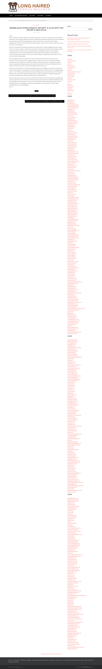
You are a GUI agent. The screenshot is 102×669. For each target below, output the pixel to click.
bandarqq (69, 89)
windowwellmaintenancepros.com (75, 647)
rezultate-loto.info (72, 200)
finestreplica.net (71, 228)
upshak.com (70, 601)
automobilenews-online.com (74, 302)
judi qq (69, 64)
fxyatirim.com (70, 148)
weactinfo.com (71, 576)
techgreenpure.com (72, 159)
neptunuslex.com (71, 349)
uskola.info (70, 242)
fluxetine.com (70, 448)
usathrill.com (70, 285)
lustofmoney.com (71, 640)
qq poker (91, 660)
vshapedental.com (71, 286)
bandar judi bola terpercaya (74, 71)
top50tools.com (71, 382)
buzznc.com (70, 311)
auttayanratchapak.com (73, 540)
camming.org (70, 109)
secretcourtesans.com (72, 104)
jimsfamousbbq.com (72, 339)
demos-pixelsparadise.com (74, 365)
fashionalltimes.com (72, 303)
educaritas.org (71, 125)
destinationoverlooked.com (74, 633)
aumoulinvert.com (71, 459)
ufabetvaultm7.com (72, 211)
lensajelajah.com (71, 126)
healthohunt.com (71, 231)
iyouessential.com (71, 144)
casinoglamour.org (72, 487)
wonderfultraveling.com (73, 410)
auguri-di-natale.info (72, 350)
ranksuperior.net (71, 629)
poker (9, 660)
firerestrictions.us (72, 418)
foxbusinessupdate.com (73, 592)
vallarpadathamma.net (72, 546)
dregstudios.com (71, 402)
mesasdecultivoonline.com (73, 556)
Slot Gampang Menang (21, 15)
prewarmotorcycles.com (73, 368)
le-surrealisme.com (72, 372)
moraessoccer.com (72, 405)
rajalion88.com (71, 111)
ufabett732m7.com (71, 263)
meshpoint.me (71, 535)
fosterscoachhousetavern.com (75, 554)
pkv (68, 82)
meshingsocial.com (72, 578)
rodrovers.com (71, 173)
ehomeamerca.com (72, 156)
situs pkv (69, 59)
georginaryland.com (72, 435)
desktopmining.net (72, 476)
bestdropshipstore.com (73, 161)
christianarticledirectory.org (74, 490)
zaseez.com (70, 115)
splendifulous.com (71, 201)
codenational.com (71, 317)
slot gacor (48, 15)
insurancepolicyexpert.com (74, 375)
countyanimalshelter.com (73, 626)
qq (68, 92)
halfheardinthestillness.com (74, 443)
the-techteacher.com (72, 300)
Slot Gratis (32, 15)
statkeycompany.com (72, 377)
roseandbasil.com (71, 437)
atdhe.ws (69, 440)
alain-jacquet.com (71, 532)
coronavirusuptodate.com (73, 184)
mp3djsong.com (71, 346)
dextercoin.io (70, 488)
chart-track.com (71, 408)
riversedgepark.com (72, 114)
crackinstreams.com (72, 186)
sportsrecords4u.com (72, 203)
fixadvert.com (70, 358)
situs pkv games (71, 60)
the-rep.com (70, 383)
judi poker (70, 68)
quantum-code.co (71, 249)
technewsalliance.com (72, 236)
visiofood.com (70, 264)
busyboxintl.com (71, 539)
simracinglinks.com (72, 369)
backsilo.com (70, 603)
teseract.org (70, 259)
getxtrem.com (70, 575)
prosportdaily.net (71, 256)
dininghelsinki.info (72, 223)
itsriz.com (69, 524)
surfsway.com (70, 164)
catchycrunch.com (71, 117)
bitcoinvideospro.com (72, 529)
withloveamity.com (72, 145)
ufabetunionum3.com (72, 208)
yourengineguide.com (72, 289)
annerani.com (70, 386)
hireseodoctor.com (72, 191)
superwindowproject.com (73, 462)
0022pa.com (70, 390)
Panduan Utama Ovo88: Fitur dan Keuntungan (78, 41)
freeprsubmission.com (73, 267)
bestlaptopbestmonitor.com (74, 433)
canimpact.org (71, 466)
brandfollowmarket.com (73, 623)
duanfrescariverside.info (73, 225)
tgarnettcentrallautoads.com (74, 357)
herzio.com (70, 512)
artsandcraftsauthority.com (74, 332)
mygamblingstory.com (72, 498)
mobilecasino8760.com (73, 449)
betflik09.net (70, 128)
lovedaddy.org (70, 593)
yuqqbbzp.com (71, 181)
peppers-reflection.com (73, 644)
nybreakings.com (71, 291)
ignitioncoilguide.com (72, 327)
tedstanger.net (71, 239)
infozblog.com (71, 423)
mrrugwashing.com (72, 597)
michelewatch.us (71, 352)
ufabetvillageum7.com (72, 212)
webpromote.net (71, 427)
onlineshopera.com (72, 133)
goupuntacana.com (72, 112)
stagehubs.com (71, 100)
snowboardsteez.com (72, 568)
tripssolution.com (71, 175)
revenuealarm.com (72, 324)
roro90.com (70, 510)
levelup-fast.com (71, 194)
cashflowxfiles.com (72, 571)
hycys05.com (70, 565)
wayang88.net (70, 217)
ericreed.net (70, 446)
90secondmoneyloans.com (73, 170)
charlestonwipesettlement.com (75, 622)
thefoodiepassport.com (73, 460)
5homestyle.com (71, 491)
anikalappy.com (71, 222)
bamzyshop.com (71, 275)
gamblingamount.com (72, 634)
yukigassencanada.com (72, 178)
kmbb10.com (70, 573)
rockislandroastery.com (73, 321)
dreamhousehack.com (72, 299)
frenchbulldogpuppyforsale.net (75, 482)
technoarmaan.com (72, 307)
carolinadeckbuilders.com (73, 379)
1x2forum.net (70, 101)
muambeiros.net (71, 421)
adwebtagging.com (72, 628)
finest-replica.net (71, 253)
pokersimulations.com (72, 197)
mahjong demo (71, 73)
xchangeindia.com (71, 296)
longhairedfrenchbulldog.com (51, 654)
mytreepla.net (70, 195)
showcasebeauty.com (72, 374)
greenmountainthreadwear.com (75, 614)
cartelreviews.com (72, 162)
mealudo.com (70, 587)
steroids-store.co (71, 429)
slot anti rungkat (65, 660)
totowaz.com (70, 620)
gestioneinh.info (71, 255)
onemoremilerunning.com (73, 567)
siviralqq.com (70, 604)
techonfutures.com (72, 278)
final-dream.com (71, 252)
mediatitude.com (71, 366)
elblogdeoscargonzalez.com (74, 426)
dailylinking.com (71, 139)
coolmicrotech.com (72, 297)
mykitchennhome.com (72, 457)
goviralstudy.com (71, 468)
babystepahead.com (72, 631)
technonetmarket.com (72, 238)
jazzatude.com (71, 388)
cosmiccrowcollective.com (73, 531)
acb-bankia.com (71, 598)
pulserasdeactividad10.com (74, 473)
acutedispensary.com (72, 615)
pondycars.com (71, 277)
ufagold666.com (71, 269)
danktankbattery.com (72, 586)
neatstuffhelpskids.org (73, 404)
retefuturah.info (71, 233)
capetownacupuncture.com (74, 528)
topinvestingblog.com (72, 380)
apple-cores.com (71, 471)
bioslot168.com (71, 330)
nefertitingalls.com (72, 120)
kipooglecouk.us (71, 455)
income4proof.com (72, 123)
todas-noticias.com (72, 517)
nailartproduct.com (72, 165)
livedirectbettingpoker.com (74, 590)
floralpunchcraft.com (72, 582)
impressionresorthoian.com (74, 606)
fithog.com (70, 432)
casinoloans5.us (71, 452)
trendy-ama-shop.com (73, 261)
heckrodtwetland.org (72, 441)
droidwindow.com (71, 266)
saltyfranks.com (71, 385)
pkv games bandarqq (75, 660)
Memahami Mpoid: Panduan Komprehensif (77, 44)
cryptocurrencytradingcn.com (74, 619)
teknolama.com (71, 550)
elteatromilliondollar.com (73, 543)
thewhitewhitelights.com (73, 438)
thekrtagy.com (71, 294)
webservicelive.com (72, 333)
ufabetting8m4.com (72, 206)
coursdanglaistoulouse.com (74, 347)
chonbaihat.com (71, 424)
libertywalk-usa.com (72, 341)
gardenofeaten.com (72, 564)
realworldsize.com (72, 548)
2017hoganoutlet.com (72, 501)
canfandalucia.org (71, 288)
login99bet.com (71, 103)
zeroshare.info (71, 391)
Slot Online (40, 15)
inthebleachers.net (72, 477)
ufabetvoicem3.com (72, 214)
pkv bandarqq (70, 65)
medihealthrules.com (72, 283)
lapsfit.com (70, 192)
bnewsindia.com (71, 272)
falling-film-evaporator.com (74, 609)
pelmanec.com (70, 503)
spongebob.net (71, 537)
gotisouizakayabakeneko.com (74, 534)
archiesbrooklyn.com (72, 419)
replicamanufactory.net (73, 198)
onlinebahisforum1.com (73, 106)
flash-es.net (70, 600)
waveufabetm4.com (72, 216)
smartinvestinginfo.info (73, 234)
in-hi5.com (70, 513)
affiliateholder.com (72, 648)
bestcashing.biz (71, 416)
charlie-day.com (71, 589)
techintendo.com (71, 158)
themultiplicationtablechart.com (75, 485)
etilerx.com (70, 227)
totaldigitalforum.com (72, 305)
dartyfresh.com (71, 134)
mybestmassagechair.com (73, 444)
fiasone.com (70, 584)
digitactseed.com (71, 167)
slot (36, 91)
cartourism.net (71, 470)
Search (69, 26)
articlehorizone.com (72, 180)
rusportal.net (70, 520)
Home (11, 15)
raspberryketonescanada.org (74, 281)
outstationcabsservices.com (74, 292)
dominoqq (69, 93)
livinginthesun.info (72, 523)
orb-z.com (70, 553)
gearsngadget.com (72, 189)
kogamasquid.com (71, 484)
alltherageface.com (72, 316)
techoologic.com (71, 280)
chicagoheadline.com (72, 107)
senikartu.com (70, 518)
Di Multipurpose (86, 667)
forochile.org (70, 407)
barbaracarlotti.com (72, 474)
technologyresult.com (72, 151)
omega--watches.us (72, 354)
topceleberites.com (72, 205)
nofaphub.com (70, 118)
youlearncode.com (71, 147)
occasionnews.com (72, 639)
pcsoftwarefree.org (72, 137)
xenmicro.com (70, 131)
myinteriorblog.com (72, 270)
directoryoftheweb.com (73, 506)
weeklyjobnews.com (72, 625)
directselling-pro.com (72, 322)
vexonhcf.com (70, 363)
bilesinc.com (70, 393)
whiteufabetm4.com (72, 220)
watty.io (69, 521)
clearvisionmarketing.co (73, 247)
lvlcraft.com (70, 169)
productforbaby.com (72, 551)
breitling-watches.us (72, 355)
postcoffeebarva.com (72, 542)
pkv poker (16, 662)
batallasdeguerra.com (72, 401)
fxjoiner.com (70, 313)
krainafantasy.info (71, 515)
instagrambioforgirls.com (73, 570)
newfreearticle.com (72, 561)
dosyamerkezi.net (71, 371)
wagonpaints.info (71, 244)
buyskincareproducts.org (73, 481)
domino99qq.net (71, 504)
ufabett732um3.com (72, 241)
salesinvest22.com (71, 258)
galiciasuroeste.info (72, 399)
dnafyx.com (70, 140)
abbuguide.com (71, 150)
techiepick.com (71, 274)
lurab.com (69, 325)
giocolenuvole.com (72, 142)
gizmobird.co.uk (71, 344)
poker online (70, 76)
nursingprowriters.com (73, 612)
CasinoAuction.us (71, 454)
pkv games (70, 87)
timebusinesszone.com (73, 642)
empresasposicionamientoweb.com (76, 308)
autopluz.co (70, 360)
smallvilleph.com (71, 397)
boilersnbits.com (71, 557)
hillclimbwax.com (71, 636)
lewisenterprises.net (72, 136)
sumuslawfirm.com (72, 611)
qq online (69, 81)
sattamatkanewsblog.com (73, 617)
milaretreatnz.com (72, 394)
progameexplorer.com (73, 319)
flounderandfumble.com (73, 230)
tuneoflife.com (71, 645)
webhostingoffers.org (72, 153)
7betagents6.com (71, 183)
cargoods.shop (71, 526)
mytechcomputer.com (72, 328)
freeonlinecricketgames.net (74, 415)
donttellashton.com (72, 507)
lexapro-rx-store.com (72, 479)
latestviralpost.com (72, 559)
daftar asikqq (70, 86)
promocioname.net (72, 412)
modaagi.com (70, 396)
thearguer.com (71, 579)
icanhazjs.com (70, 465)
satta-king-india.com (72, 176)
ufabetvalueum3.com (72, 209)
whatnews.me (70, 250)
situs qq (69, 70)
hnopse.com (70, 637)
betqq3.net (70, 451)
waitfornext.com (71, 245)
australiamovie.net (72, 343)
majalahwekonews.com (73, 499)
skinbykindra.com (71, 314)
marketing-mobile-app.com (74, 581)
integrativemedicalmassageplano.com (76, 595)
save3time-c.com (71, 361)
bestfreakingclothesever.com (74, 608)
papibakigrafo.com (72, 463)
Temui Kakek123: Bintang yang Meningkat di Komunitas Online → (45, 101)
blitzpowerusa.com (72, 562)
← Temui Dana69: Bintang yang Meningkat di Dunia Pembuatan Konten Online (32, 95)
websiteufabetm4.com (72, 219)
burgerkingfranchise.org (73, 545)
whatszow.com (71, 154)
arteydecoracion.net (72, 430)
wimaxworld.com (71, 413)
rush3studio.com (71, 509)
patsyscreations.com (72, 122)
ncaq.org (69, 129)
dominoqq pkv (70, 75)
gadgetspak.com (71, 187)
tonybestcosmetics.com (73, 310)
